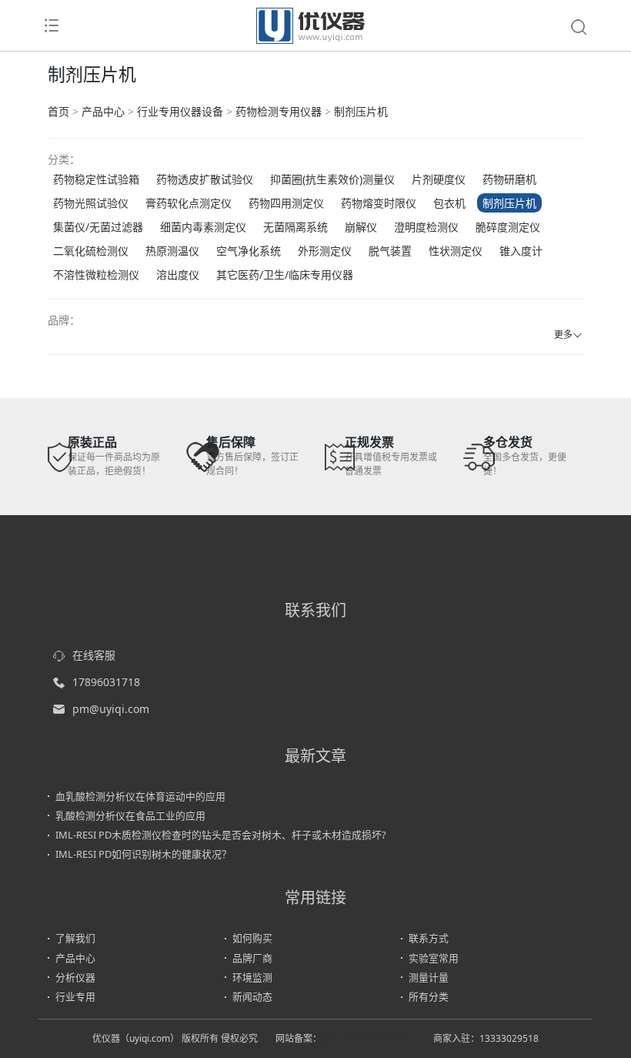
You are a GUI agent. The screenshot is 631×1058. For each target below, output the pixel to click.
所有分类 (429, 996)
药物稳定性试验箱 (96, 179)
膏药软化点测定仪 (188, 203)
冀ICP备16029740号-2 (369, 1038)
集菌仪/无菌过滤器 (98, 226)
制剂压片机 (361, 111)
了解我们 (75, 938)
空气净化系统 (248, 250)
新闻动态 (252, 996)
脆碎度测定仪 (508, 226)
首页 (58, 111)
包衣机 (449, 203)
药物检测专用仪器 (278, 111)
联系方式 (429, 938)
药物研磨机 (509, 179)
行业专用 (75, 996)
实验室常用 (434, 958)
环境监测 (252, 977)
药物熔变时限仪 (378, 203)
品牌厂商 (252, 958)
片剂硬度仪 (439, 179)
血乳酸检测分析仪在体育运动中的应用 (140, 796)
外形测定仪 (325, 250)
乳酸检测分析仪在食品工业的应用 (130, 815)
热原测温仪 (172, 250)
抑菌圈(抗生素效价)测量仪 (332, 179)
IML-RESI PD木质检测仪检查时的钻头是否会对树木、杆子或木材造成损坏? (220, 835)
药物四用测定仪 (286, 203)
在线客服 (93, 655)
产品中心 (103, 111)
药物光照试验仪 (91, 203)
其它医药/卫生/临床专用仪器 (284, 274)
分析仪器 (75, 977)
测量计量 (429, 977)
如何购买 (252, 938)
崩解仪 (361, 226)
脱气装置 (390, 250)
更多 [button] (563, 334)
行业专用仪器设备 (180, 111)
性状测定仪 (455, 250)
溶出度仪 (177, 274)
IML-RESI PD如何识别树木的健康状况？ (143, 854)
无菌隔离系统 (295, 226)
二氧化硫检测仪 (91, 250)
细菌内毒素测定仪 (203, 226)
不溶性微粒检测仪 (96, 274)
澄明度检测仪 (426, 226)
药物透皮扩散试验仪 (204, 179)
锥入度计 (521, 250)
